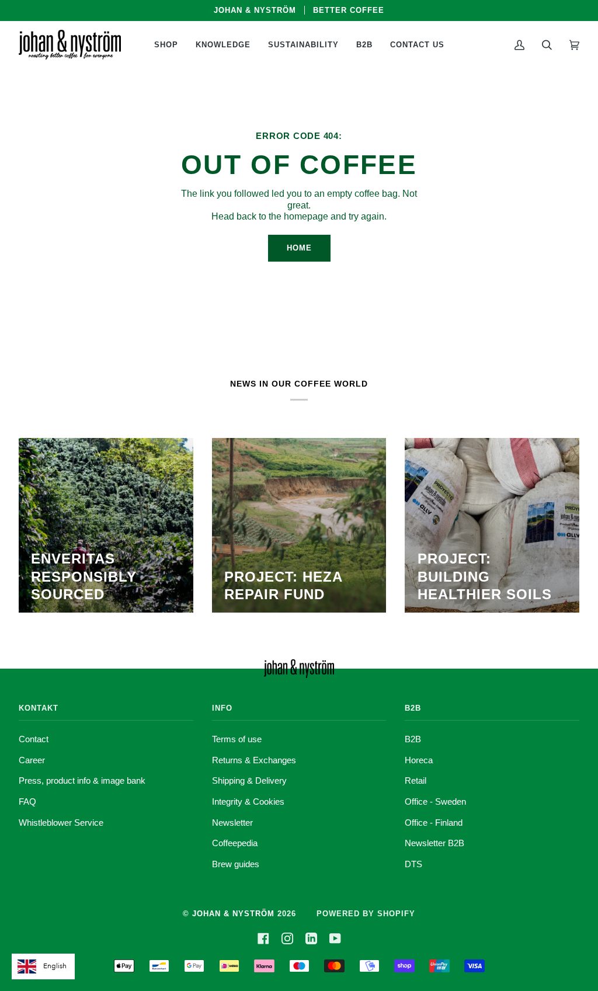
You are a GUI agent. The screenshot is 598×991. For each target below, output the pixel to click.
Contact (33, 739)
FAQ (27, 801)
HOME (299, 248)
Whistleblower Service (61, 822)
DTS (413, 864)
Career (32, 760)
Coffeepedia (235, 843)
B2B (413, 739)
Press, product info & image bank (82, 780)
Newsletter (232, 822)
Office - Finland (434, 822)
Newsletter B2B (434, 843)
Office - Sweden (435, 801)
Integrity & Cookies (248, 801)
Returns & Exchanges (254, 760)
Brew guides (235, 864)
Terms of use (237, 739)
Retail (415, 780)
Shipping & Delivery (249, 780)
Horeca (419, 760)
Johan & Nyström (233, 913)
